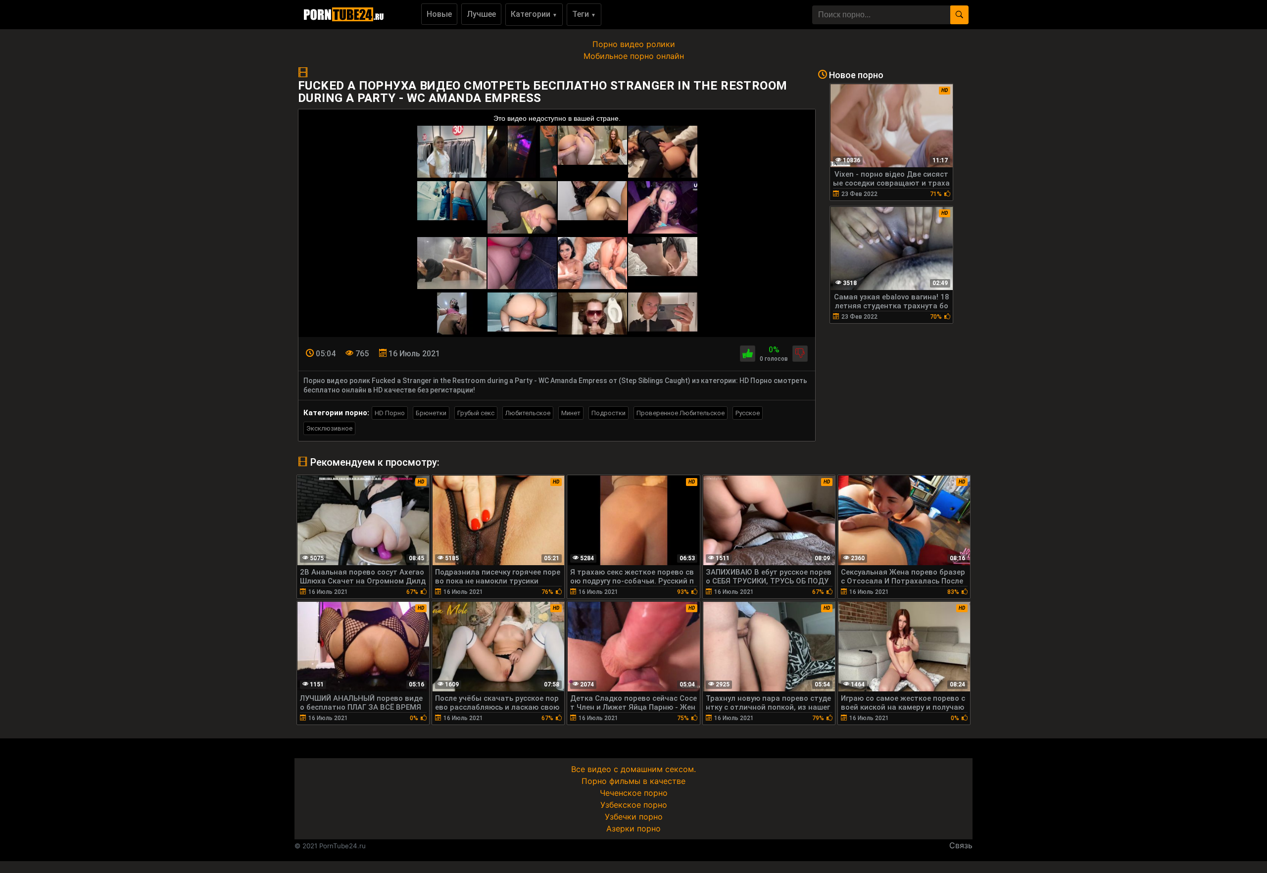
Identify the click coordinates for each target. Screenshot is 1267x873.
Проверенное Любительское (680, 413)
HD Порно (390, 413)
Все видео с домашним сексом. (633, 769)
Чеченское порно (634, 793)
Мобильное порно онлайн (634, 56)
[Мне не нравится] (800, 353)
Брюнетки (431, 413)
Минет (571, 413)
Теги (584, 14)
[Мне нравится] (747, 353)
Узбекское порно (633, 805)
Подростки (608, 413)
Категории (534, 14)
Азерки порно (633, 828)
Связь (961, 845)
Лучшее (481, 14)
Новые (439, 14)
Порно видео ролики (633, 44)
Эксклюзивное (329, 428)
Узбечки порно (634, 817)
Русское (747, 413)
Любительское (527, 413)
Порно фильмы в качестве (633, 781)
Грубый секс (475, 413)
